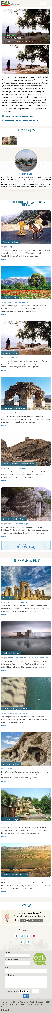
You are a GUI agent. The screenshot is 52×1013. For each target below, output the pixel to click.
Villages (10, 247)
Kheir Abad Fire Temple (14, 408)
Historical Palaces (24, 602)
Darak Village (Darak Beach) (16, 708)
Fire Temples (12, 413)
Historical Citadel (32, 658)
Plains (29, 713)
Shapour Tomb (10, 352)
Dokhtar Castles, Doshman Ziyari (18, 463)
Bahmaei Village (10, 242)
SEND (26, 996)
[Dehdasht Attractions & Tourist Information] (26, 166)
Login (43, 3)
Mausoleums (12, 357)
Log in (23, 920)
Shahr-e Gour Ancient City (15, 874)
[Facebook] (16, 936)
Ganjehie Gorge (10, 297)
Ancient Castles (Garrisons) (17, 468)
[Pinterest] (34, 936)
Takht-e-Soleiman (11, 653)
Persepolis (8, 597)
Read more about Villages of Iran (19, 116)
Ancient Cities (12, 602)
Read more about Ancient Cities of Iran (21, 120)
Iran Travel (9, 1004)
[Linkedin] (28, 936)
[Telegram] (28, 942)
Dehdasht (26, 174)
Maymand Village (11, 763)
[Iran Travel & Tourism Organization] (10, 3)
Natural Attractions (20, 713)
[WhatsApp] (22, 942)
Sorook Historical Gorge (14, 519)
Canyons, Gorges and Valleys (18, 302)
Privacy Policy (7, 1010)
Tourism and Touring (21, 1004)
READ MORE (5, 259)
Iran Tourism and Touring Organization (31, 1002)
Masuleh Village (10, 819)
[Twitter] (22, 936)
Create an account (35, 920)
